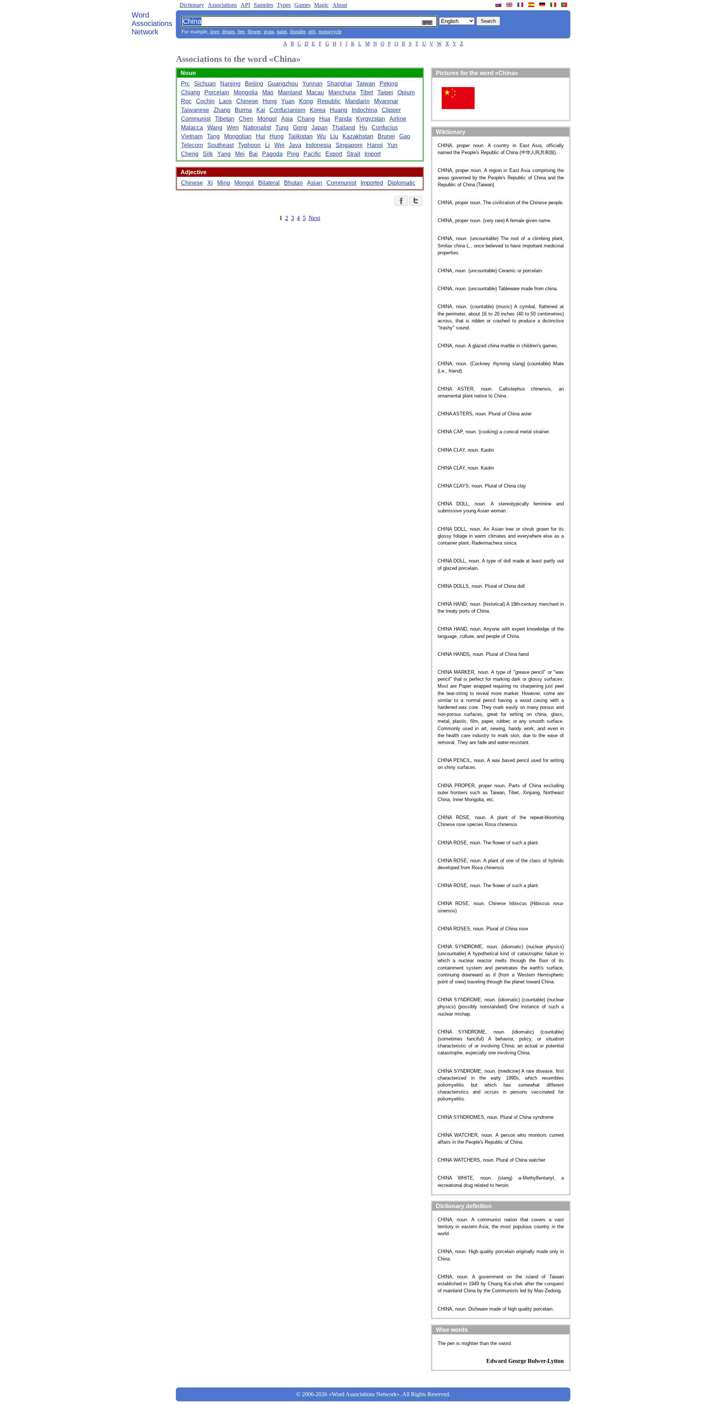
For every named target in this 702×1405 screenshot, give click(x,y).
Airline (397, 119)
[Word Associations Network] (510, 5)
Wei (279, 145)
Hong (270, 101)
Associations (222, 5)
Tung (281, 127)
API (245, 5)
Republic (329, 101)
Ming (223, 183)
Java (295, 145)
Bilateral (269, 183)
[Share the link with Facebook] (401, 201)
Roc (186, 101)
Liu (334, 136)
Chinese (247, 101)
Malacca (192, 127)
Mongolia (246, 92)
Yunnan (312, 84)
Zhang (222, 110)
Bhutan (293, 183)
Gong (300, 127)
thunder (297, 31)
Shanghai (339, 84)
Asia (287, 119)
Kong (306, 101)
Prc (185, 84)
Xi (210, 183)
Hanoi (375, 145)
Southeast (220, 145)
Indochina (364, 110)
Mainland (290, 92)
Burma (243, 110)
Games (302, 5)
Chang (306, 119)
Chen (246, 119)
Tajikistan (300, 136)
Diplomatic (401, 183)
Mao (267, 92)
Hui (260, 136)
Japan (320, 127)
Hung (276, 136)
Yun (392, 145)
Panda (343, 119)
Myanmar (386, 101)
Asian (314, 183)
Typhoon (249, 145)
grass (269, 31)
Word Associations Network (152, 23)
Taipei (385, 92)
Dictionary (192, 5)
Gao (404, 136)
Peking (389, 84)
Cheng (190, 154)
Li (267, 145)
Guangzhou (283, 84)
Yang (224, 154)
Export (333, 154)
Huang (338, 110)
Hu (363, 127)
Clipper (391, 110)
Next (314, 218)
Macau (315, 92)
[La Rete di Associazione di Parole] (554, 5)
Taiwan (365, 84)
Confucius (384, 127)
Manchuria (342, 92)
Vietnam (192, 136)
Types (284, 5)
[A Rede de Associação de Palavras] (565, 5)
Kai (260, 110)
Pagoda (272, 154)
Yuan (288, 101)
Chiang (190, 92)
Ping (293, 154)
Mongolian (238, 136)
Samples (263, 5)
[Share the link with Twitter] (415, 201)
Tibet (366, 92)
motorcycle (329, 31)
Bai (253, 154)
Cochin (205, 101)
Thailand (343, 127)
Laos (225, 101)
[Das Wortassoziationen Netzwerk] (543, 5)
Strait (353, 154)
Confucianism (287, 110)
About (339, 5)
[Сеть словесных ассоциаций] (499, 5)
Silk (208, 154)
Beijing (254, 84)
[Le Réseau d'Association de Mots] (521, 5)
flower (254, 31)
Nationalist (257, 127)
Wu (321, 136)
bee (241, 31)
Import (373, 154)
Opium (406, 92)
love (214, 31)
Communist (196, 119)
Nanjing (230, 84)
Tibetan (224, 119)
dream (228, 31)
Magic (321, 5)
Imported (372, 183)
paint (282, 31)
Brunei (386, 136)
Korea (317, 110)
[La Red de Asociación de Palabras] (532, 5)
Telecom (192, 145)
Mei (240, 154)
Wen (233, 127)
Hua (324, 119)
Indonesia (318, 145)
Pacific (312, 154)
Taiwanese (195, 110)
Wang (214, 127)
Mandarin (357, 101)
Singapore (349, 145)
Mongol (267, 119)
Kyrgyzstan (370, 119)
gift (312, 31)
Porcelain (216, 92)
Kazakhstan (358, 136)
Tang (213, 136)
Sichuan (205, 84)
